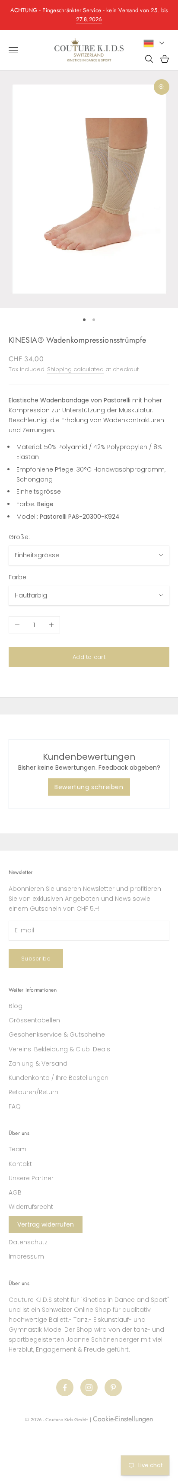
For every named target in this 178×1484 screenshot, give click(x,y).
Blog (15, 1006)
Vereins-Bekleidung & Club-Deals (59, 1049)
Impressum (26, 1256)
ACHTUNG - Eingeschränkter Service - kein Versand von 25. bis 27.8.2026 (89, 14)
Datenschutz (28, 1242)
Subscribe (36, 958)
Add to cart (89, 657)
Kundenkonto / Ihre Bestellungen (58, 1077)
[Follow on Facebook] (64, 1387)
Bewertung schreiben (88, 787)
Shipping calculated (75, 369)
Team (17, 1149)
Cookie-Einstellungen (123, 1419)
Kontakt (20, 1164)
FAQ (15, 1106)
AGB (15, 1192)
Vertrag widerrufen (45, 1224)
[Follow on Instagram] (89, 1387)
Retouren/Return (33, 1092)
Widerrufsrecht (31, 1206)
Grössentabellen (34, 1020)
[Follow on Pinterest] (113, 1387)
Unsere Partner (31, 1178)
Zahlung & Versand (38, 1063)
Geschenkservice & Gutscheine (57, 1034)
